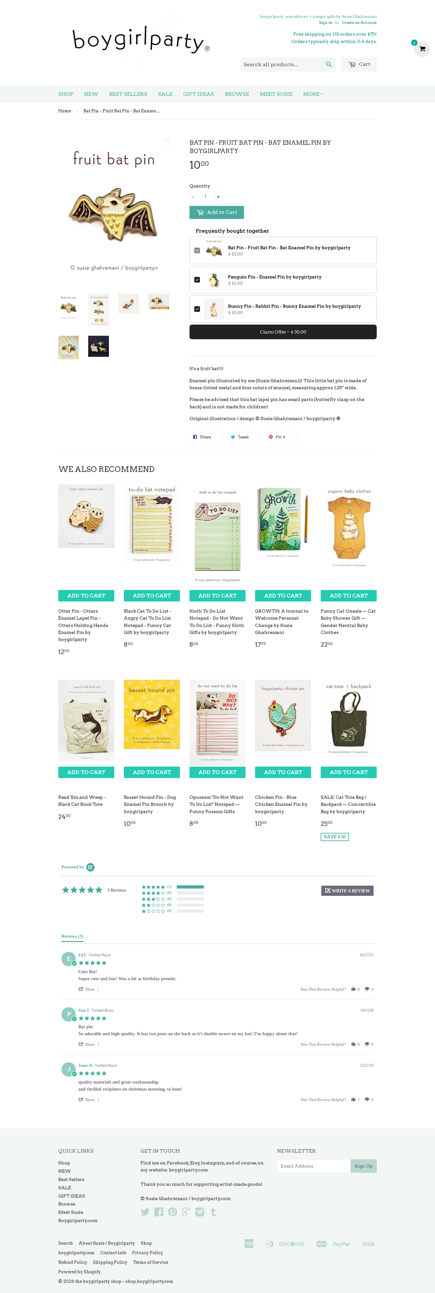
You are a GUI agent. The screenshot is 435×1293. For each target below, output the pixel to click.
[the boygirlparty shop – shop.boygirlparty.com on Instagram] (200, 1214)
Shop (65, 94)
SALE (165, 94)
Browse (237, 94)
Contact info (113, 1252)
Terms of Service (150, 1262)
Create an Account (359, 22)
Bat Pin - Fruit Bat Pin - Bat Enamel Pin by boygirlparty (289, 247)
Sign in (325, 22)
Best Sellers (128, 94)
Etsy (195, 1162)
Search (65, 1243)
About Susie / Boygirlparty (107, 1243)
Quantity (199, 185)
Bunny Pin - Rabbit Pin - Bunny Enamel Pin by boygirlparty (294, 306)
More (311, 94)
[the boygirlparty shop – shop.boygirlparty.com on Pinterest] (172, 1214)
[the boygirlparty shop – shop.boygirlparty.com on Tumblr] (213, 1214)
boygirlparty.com (188, 1169)
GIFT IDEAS (198, 94)
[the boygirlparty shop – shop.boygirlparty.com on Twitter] (145, 1214)
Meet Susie (276, 94)
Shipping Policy (110, 1262)
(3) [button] (169, 887)
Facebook (178, 1162)
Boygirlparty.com (77, 1220)
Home (64, 111)
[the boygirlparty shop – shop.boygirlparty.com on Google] (186, 1214)
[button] (347, 891)
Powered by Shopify (79, 1271)
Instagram (212, 1162)
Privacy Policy (147, 1252)
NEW (91, 94)
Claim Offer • (283, 331)
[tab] (72, 938)
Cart (364, 64)
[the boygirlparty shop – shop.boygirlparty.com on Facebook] (159, 1214)
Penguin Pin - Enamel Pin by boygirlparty (275, 276)
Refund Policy (72, 1262)
